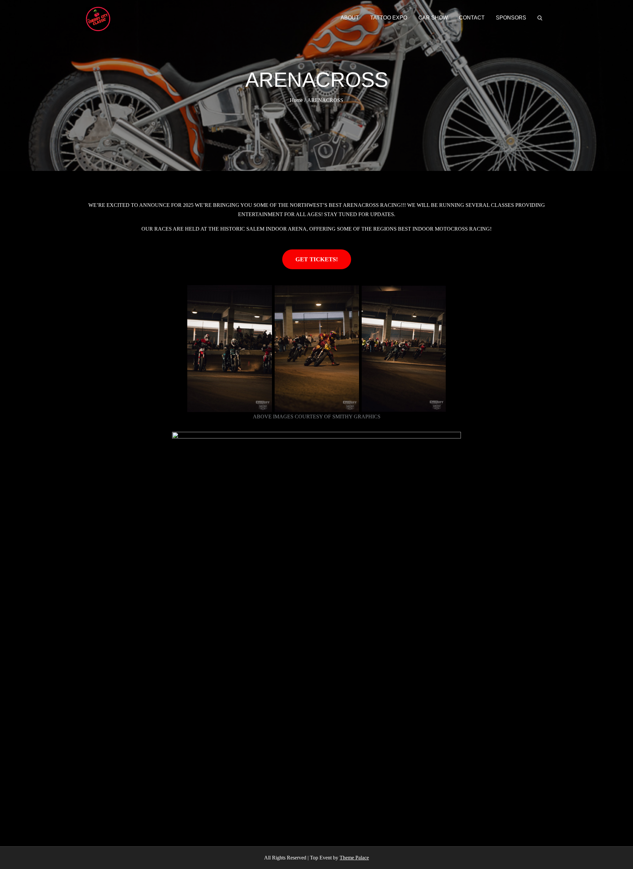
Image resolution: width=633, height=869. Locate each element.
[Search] (539, 18)
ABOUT (350, 17)
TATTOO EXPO (388, 17)
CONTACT (472, 17)
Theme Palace (354, 857)
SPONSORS (511, 17)
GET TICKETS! (316, 259)
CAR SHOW (433, 17)
